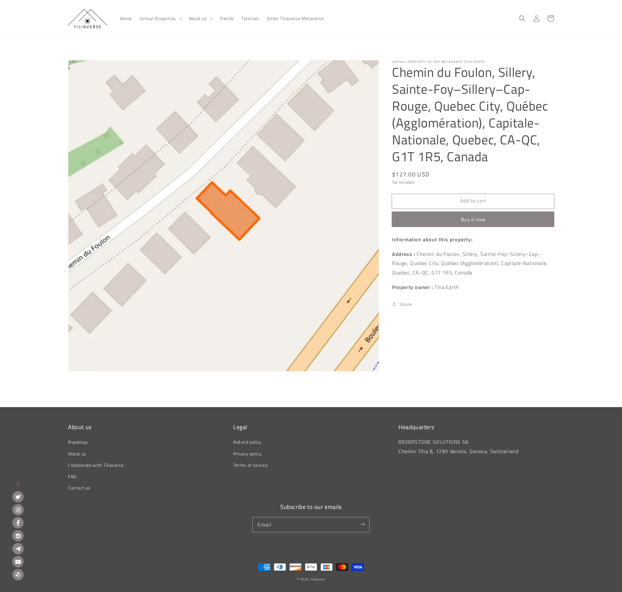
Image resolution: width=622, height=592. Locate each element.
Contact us (79, 487)
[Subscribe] (362, 524)
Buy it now (473, 219)
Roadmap (77, 442)
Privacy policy (247, 453)
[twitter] (18, 496)
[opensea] (18, 574)
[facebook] (18, 522)
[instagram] (18, 509)
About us (77, 453)
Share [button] (405, 303)
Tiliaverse (317, 579)
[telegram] (18, 548)
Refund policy (247, 442)
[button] (160, 18)
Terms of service (250, 465)
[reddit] (18, 535)
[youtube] (18, 561)
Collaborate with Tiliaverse (95, 465)
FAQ (72, 476)
